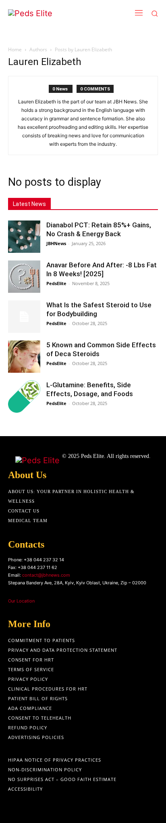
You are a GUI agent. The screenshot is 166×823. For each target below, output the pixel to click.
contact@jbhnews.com (46, 575)
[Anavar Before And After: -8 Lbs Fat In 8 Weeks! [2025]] (24, 276)
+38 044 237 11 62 (37, 567)
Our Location (21, 601)
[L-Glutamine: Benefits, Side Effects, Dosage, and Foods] (24, 396)
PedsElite (56, 283)
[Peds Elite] (53, 13)
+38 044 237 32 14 (44, 560)
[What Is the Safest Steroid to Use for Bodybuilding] (24, 316)
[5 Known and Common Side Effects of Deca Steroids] (24, 356)
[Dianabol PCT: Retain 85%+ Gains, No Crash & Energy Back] (24, 236)
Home (15, 49)
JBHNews (56, 243)
